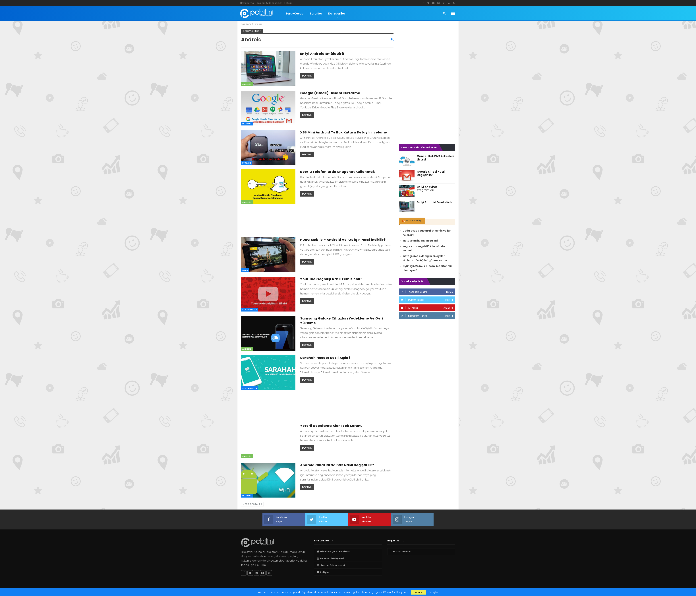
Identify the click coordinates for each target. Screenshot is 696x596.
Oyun (245, 270)
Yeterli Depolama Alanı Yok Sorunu (331, 425)
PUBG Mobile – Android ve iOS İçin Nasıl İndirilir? (343, 239)
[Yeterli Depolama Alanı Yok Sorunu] (268, 440)
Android (246, 84)
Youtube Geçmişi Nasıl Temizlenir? (331, 279)
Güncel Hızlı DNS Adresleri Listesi (435, 157)
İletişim (288, 3)
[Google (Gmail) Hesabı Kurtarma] (268, 108)
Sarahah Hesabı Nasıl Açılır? (325, 357)
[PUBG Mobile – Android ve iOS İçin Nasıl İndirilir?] (268, 254)
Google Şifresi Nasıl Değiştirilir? (431, 173)
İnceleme (246, 163)
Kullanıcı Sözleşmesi (332, 558)
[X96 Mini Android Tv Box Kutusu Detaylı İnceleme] (268, 147)
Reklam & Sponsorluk (269, 3)
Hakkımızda (247, 3)
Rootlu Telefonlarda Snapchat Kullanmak (337, 171)
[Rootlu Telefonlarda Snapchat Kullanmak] (268, 186)
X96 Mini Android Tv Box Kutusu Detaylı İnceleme (343, 132)
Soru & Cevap (413, 220)
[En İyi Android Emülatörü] (268, 68)
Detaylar (433, 592)
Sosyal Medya (249, 309)
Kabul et (418, 592)
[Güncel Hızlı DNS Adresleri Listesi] (407, 160)
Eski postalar (253, 504)
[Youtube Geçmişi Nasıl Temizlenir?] (268, 294)
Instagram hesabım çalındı (420, 240)
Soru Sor (316, 13)
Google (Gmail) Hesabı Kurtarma (330, 93)
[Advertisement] (317, 220)
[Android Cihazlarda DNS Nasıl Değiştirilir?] (268, 480)
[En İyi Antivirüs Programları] (407, 191)
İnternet (246, 123)
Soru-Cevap (294, 13)
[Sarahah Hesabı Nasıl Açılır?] (268, 372)
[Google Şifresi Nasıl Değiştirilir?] (407, 176)
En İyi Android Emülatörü (322, 53)
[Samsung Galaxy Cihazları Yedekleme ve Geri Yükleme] (268, 333)
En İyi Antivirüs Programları (427, 188)
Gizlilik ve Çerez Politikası (335, 551)
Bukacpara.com (402, 551)
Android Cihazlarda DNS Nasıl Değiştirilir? (337, 465)
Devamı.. (307, 75)
